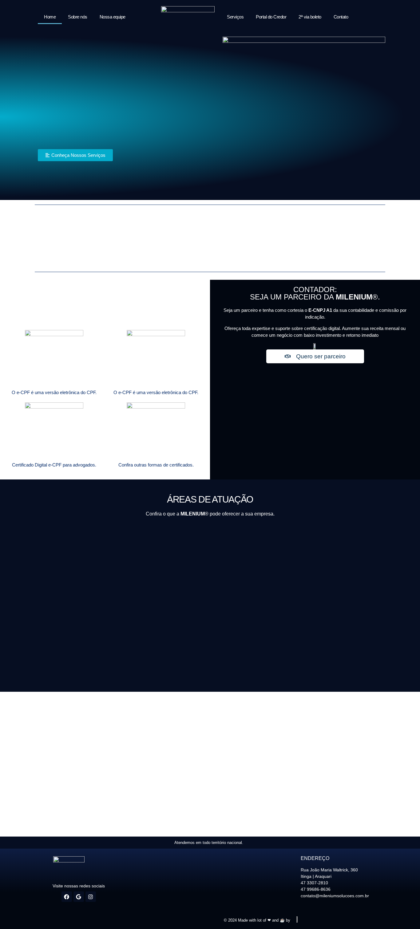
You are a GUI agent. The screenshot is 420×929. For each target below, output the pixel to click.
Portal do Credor (271, 16)
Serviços (235, 16)
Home (50, 16)
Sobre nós (77, 16)
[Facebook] (66, 896)
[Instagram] (90, 896)
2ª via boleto (310, 16)
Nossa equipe (112, 16)
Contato (341, 16)
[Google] (78, 896)
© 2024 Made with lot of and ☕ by (257, 920)
